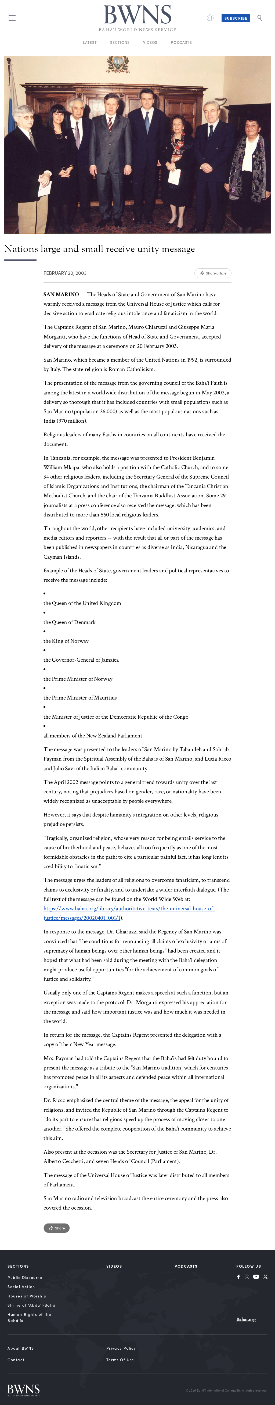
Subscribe (236, 18)
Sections (120, 42)
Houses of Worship (27, 1296)
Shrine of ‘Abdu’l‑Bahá (32, 1305)
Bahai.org (246, 1319)
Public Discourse (25, 1277)
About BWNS (21, 1348)
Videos (150, 42)
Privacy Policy (121, 1348)
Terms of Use (120, 1359)
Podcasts (181, 42)
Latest (90, 42)
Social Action (21, 1286)
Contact (16, 1359)
